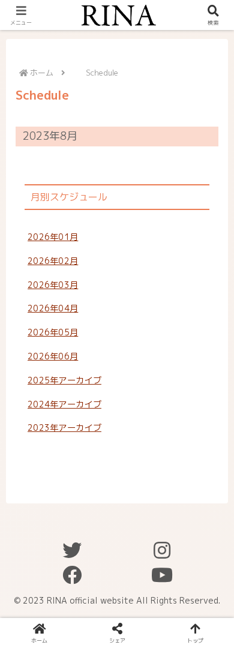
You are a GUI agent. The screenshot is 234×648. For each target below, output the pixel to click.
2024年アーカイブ (64, 404)
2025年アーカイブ (64, 380)
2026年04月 (53, 308)
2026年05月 (53, 332)
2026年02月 (53, 261)
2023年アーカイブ (64, 428)
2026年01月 (53, 237)
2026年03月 (53, 285)
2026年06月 (53, 356)
